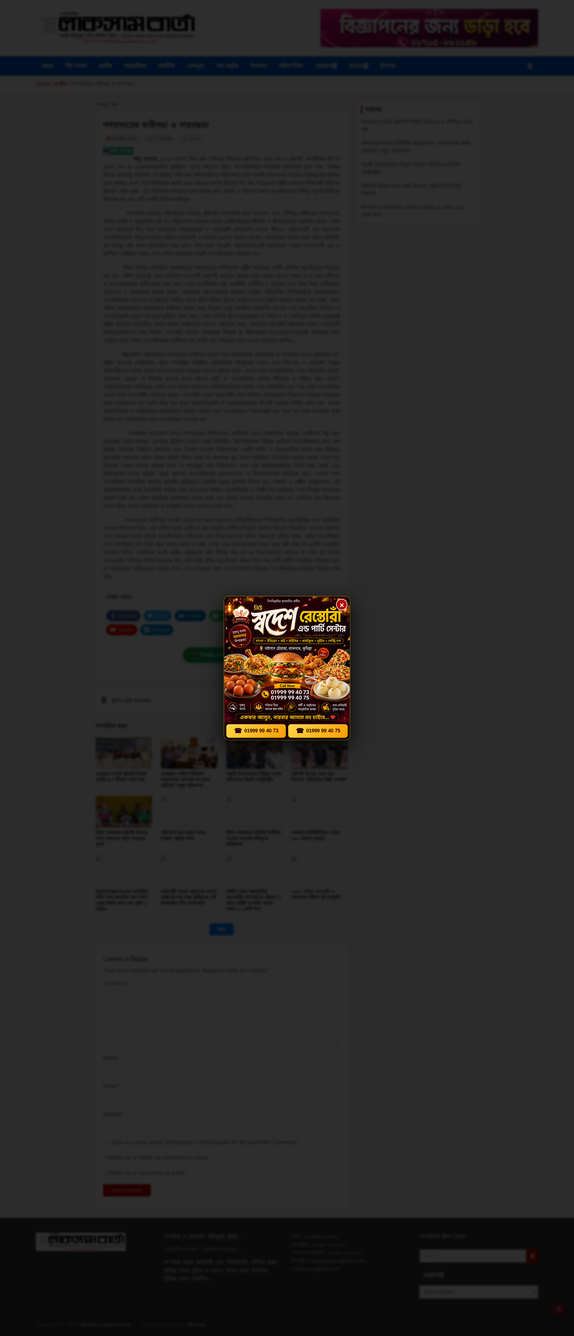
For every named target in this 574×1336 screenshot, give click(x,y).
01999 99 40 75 (318, 730)
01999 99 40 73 (256, 730)
